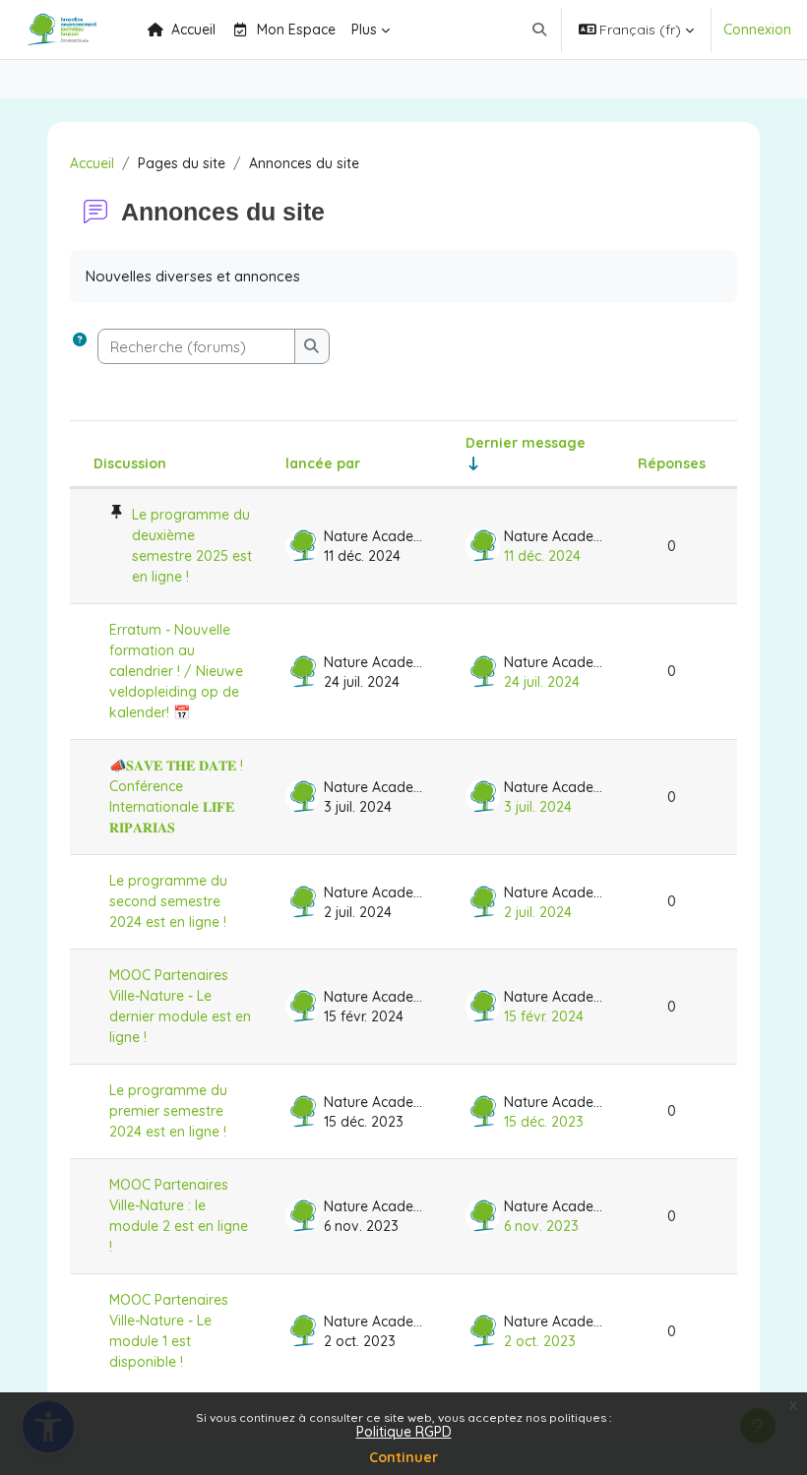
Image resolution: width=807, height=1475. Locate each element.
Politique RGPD (404, 1432)
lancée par (322, 463)
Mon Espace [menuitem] (296, 29)
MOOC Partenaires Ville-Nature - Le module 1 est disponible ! (168, 1331)
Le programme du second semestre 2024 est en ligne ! (168, 901)
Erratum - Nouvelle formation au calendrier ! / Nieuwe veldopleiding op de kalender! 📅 (176, 671)
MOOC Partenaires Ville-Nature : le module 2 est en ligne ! (178, 1216)
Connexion (757, 29)
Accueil (92, 163)
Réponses (672, 463)
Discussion (129, 463)
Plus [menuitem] (364, 29)
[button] (539, 29)
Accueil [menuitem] (193, 29)
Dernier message (526, 443)
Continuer (403, 1457)
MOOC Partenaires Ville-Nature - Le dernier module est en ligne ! (180, 1006)
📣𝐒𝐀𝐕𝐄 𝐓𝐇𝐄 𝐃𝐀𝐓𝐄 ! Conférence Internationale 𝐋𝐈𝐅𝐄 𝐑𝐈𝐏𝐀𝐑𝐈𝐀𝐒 (176, 796)
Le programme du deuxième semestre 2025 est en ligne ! (192, 545)
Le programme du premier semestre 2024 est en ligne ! (168, 1110)
